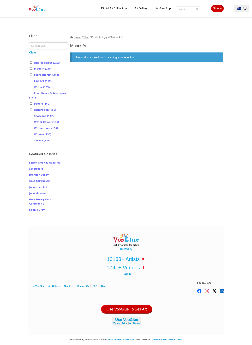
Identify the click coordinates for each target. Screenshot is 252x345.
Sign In (217, 8)
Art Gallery (141, 8)
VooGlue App (163, 8)
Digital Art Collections (114, 8)
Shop (86, 37)
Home (77, 37)
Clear (32, 52)
